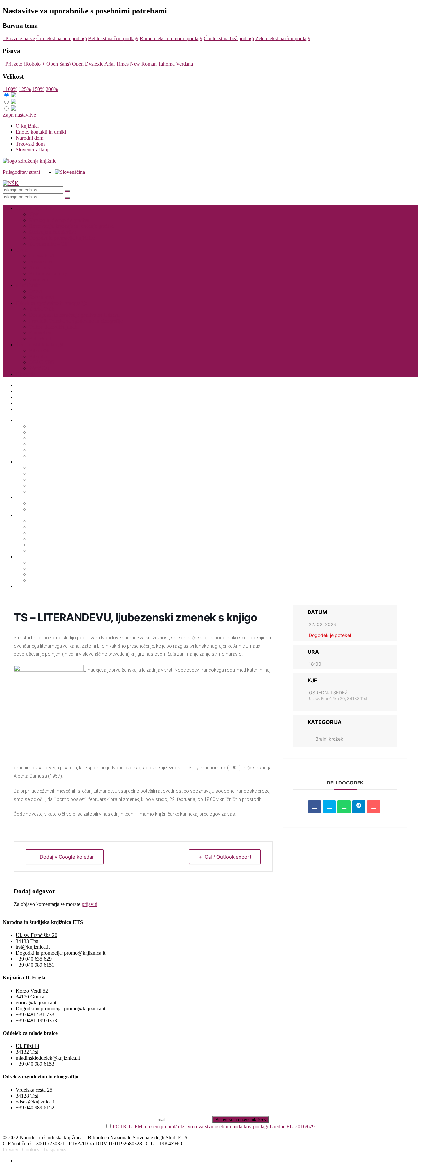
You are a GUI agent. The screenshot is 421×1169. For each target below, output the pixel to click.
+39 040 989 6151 (35, 965)
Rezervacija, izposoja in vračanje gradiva (71, 226)
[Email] (373, 806)
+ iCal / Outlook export (225, 857)
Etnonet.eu (40, 332)
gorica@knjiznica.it (36, 1002)
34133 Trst (27, 941)
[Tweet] (329, 806)
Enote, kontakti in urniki (41, 132)
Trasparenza (55, 1149)
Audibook (39, 267)
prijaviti (89, 904)
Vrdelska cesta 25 (34, 1090)
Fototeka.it (40, 338)
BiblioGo (38, 356)
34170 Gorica (30, 996)
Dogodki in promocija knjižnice (62, 238)
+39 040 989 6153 (35, 1064)
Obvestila (26, 374)
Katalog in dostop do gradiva (59, 220)
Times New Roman (136, 63)
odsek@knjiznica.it (36, 1101)
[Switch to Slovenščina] (70, 172)
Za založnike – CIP (49, 244)
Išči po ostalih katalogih (40, 344)
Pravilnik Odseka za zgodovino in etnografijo (76, 321)
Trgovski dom (30, 143)
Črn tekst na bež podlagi (229, 38)
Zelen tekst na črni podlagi (282, 38)
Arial (109, 63)
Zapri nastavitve (19, 115)
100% (10, 89)
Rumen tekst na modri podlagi (171, 38)
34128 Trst (27, 1096)
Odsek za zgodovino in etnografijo (51, 303)
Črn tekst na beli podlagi (61, 38)
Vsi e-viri (38, 279)
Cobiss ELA (42, 255)
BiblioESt (39, 350)
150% (38, 89)
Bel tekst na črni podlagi (113, 38)
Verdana (184, 63)
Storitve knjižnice (34, 208)
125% (25, 89)
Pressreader (41, 261)
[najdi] (67, 191)
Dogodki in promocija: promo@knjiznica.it (60, 953)
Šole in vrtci (41, 297)
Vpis (34, 214)
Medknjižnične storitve (52, 232)
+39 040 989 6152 (35, 1107)
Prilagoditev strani (21, 172)
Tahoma (166, 63)
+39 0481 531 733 (35, 1014)
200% (52, 89)
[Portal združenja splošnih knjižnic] (29, 161)
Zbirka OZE (42, 309)
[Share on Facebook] (314, 806)
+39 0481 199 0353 (36, 1020)
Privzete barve (19, 38)
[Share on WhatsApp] (344, 806)
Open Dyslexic (87, 63)
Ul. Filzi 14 (27, 1046)
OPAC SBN (42, 362)
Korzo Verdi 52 (32, 991)
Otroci (35, 291)
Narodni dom (29, 138)
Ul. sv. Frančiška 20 (36, 935)
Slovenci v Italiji (33, 149)
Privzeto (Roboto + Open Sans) (37, 63)
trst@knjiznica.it (33, 947)
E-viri (22, 249)
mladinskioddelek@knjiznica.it (48, 1058)
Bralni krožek (329, 739)
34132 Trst (27, 1052)
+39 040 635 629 (34, 959)
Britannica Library (48, 273)
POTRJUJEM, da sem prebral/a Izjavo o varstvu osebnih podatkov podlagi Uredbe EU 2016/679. (214, 1126)
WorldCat (39, 368)
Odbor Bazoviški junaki (54, 327)
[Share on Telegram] (358, 806)
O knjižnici (27, 126)
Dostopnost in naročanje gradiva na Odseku (74, 315)
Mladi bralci (28, 285)
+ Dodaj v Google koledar (64, 857)
